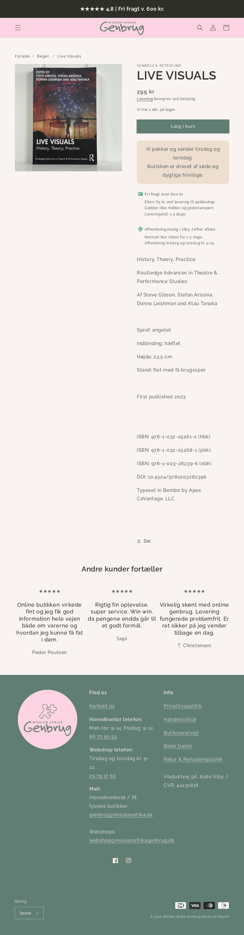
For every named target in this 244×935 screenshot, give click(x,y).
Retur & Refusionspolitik (193, 759)
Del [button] (147, 541)
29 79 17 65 (102, 776)
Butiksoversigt (181, 733)
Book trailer (178, 746)
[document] (68, 119)
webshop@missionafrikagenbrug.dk (132, 840)
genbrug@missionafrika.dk (121, 815)
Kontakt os (102, 706)
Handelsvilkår (180, 719)
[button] (17, 27)
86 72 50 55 (103, 736)
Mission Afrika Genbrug (181, 916)
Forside (22, 56)
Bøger (43, 56)
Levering (145, 99)
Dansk (25, 913)
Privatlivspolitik (183, 706)
